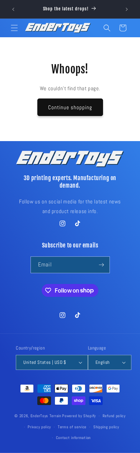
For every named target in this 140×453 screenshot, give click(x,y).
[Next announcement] (127, 9)
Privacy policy (39, 426)
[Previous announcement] (13, 9)
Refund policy (114, 415)
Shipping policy (106, 426)
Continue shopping (70, 107)
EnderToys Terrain (46, 415)
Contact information (73, 437)
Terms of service (72, 426)
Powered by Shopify (79, 415)
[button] (14, 28)
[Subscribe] (101, 264)
